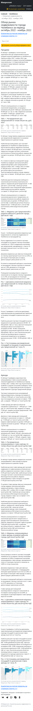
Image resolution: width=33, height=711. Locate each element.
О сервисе (28, 6)
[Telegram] (7, 697)
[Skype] (15, 697)
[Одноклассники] (19, 697)
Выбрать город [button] (16, 6)
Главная (4, 14)
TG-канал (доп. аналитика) (16, 9)
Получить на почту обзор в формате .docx (16, 45)
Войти (29, 9)
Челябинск (13, 14)
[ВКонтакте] (3, 697)
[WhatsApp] (11, 697)
